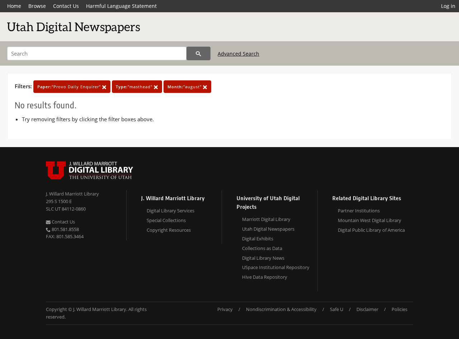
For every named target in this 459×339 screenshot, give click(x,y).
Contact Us (66, 6)
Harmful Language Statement (121, 6)
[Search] (198, 53)
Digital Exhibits (257, 238)
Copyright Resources (169, 230)
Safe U (336, 309)
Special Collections (166, 220)
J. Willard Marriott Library (72, 193)
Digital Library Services (170, 210)
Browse (37, 6)
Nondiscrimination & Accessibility (281, 309)
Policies (399, 309)
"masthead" (135, 86)
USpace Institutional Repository (275, 267)
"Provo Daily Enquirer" (69, 86)
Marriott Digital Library (266, 219)
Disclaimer (367, 309)
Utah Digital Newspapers (268, 229)
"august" (185, 86)
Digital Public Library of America (371, 230)
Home (14, 6)
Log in (448, 6)
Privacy (225, 309)
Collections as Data (262, 248)
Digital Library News (263, 258)
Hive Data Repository (264, 277)
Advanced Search (238, 53)
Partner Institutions (359, 210)
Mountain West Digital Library (369, 220)
